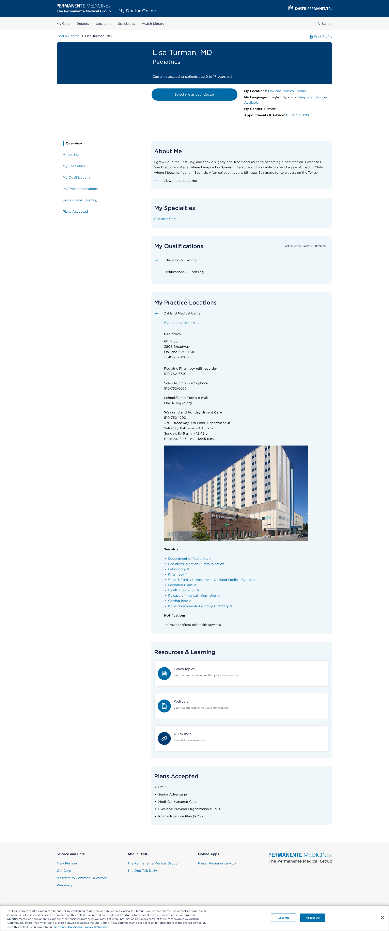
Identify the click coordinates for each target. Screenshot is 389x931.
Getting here (178, 601)
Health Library (153, 24)
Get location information (183, 323)
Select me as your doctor (194, 94)
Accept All (313, 917)
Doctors (82, 24)
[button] (241, 180)
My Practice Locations (80, 189)
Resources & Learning (80, 200)
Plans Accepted (75, 211)
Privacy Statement (95, 926)
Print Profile (323, 36)
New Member (67, 863)
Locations (103, 24)
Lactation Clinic (180, 585)
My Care (63, 24)
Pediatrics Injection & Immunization (196, 564)
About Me (71, 155)
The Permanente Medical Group (152, 863)
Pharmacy (176, 574)
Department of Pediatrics (188, 559)
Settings (283, 917)
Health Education (182, 590)
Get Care (64, 871)
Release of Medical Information (192, 595)
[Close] (382, 917)
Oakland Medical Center (287, 91)
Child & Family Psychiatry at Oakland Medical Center (210, 580)
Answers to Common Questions (82, 878)
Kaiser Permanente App (217, 863)
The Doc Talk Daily (142, 871)
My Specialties (74, 166)
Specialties (126, 24)
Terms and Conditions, (68, 926)
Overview (74, 143)
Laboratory (177, 569)
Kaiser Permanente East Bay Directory (198, 606)
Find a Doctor (68, 36)
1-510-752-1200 (298, 115)
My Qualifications (76, 177)
